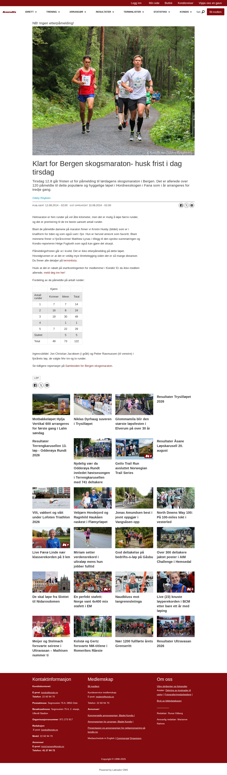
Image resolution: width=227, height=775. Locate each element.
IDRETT (29, 11)
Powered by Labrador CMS (113, 770)
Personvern (163, 707)
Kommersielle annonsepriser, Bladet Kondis (111, 715)
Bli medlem (216, 11)
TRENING (51, 11)
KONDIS (184, 11)
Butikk (168, 3)
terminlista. (70, 260)
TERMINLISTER (132, 11)
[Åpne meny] (203, 11)
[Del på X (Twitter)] (186, 205)
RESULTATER (103, 11)
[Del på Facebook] (181, 205)
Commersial (122, 738)
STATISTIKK (160, 11)
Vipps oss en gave (210, 3)
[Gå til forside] (9, 12)
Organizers (135, 738)
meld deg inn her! (54, 272)
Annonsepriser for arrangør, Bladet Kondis (110, 721)
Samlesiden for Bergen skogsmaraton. (89, 365)
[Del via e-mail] (191, 205)
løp (36, 378)
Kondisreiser (185, 3)
